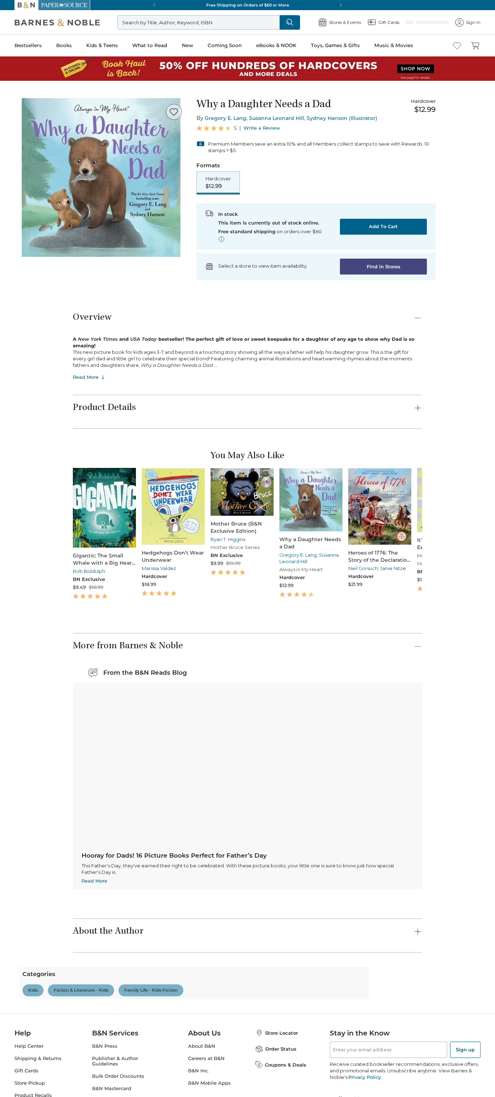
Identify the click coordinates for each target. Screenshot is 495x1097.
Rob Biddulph (89, 560)
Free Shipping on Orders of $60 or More (247, 5)
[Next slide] (422, 502)
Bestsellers (28, 45)
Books (64, 45)
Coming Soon (225, 45)
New (187, 45)
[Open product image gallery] (101, 177)
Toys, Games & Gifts (335, 45)
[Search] (314, 22)
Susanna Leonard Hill (276, 118)
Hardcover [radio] (218, 183)
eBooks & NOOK (276, 45)
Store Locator (281, 1090)
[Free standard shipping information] (221, 240)
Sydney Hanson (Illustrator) (342, 118)
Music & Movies (393, 45)
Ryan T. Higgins (209, 560)
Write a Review (262, 128)
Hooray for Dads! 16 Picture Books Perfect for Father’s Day (322, 706)
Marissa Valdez (150, 560)
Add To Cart (383, 227)
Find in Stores (383, 267)
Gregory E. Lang (225, 118)
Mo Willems (384, 560)
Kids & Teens (102, 45)
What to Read (149, 45)
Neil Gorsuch (326, 560)
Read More (86, 378)
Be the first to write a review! (247, 960)
